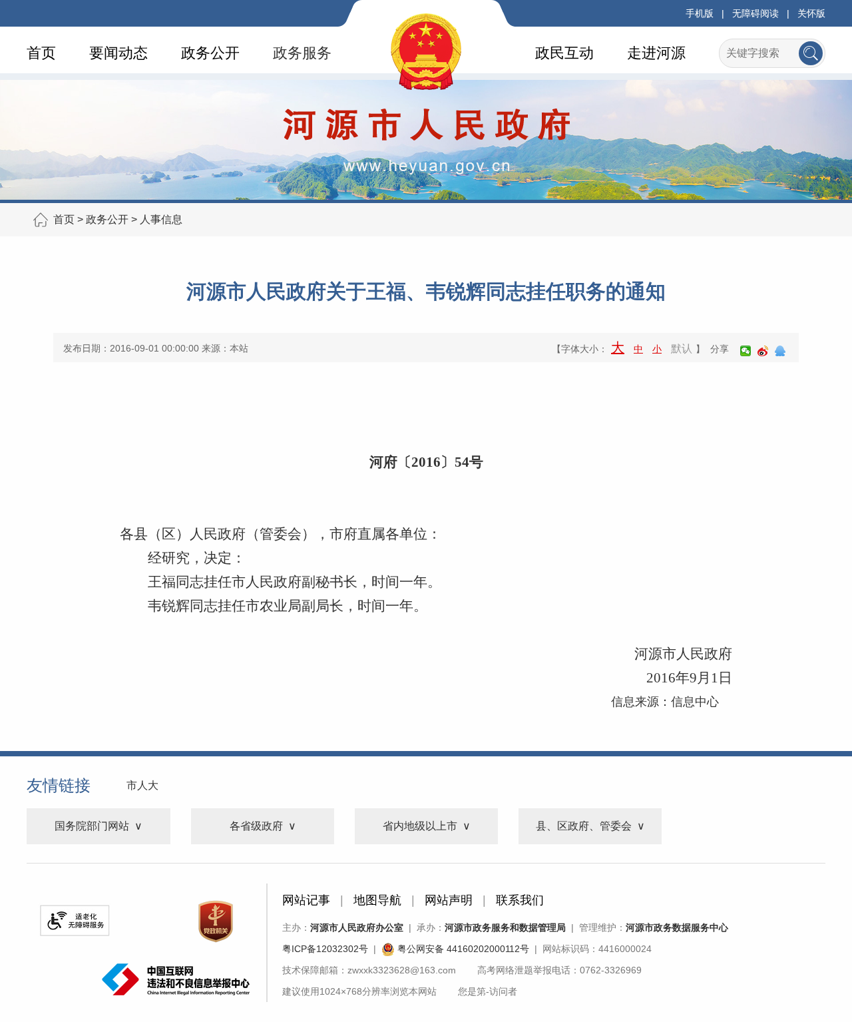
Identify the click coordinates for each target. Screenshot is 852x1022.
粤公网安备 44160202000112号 (462, 948)
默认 (681, 348)
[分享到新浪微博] (762, 351)
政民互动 (564, 53)
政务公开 (210, 53)
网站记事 (306, 900)
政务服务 (302, 53)
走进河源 (656, 53)
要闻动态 (118, 53)
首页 (41, 53)
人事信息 (161, 219)
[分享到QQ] (780, 351)
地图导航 (377, 900)
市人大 (142, 785)
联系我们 (520, 900)
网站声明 (449, 900)
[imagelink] (74, 920)
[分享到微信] (745, 351)
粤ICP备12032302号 (325, 948)
